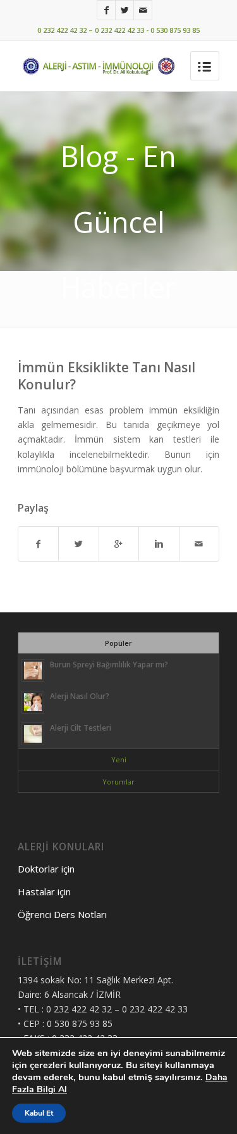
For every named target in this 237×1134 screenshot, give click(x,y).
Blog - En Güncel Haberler (118, 221)
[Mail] (143, 10)
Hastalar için (44, 891)
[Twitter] (124, 10)
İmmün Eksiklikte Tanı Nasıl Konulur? (106, 375)
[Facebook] (106, 10)
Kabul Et (39, 1113)
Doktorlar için (46, 868)
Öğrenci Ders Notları (62, 914)
